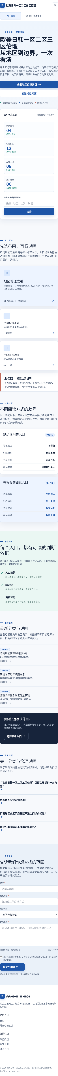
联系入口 (4, 1048)
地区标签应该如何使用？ (13, 800)
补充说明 (4, 921)
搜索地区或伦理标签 (12, 197)
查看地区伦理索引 (29, 84)
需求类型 (3, 908)
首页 (2, 1020)
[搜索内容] (55, 5)
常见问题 (4, 1039)
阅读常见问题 (29, 93)
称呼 (2, 883)
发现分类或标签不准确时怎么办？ (18, 827)
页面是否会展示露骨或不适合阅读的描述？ (23, 813)
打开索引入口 (16, 736)
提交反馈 (4, 1044)
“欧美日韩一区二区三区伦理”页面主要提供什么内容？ (28, 784)
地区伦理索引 (6, 1025)
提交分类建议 (12, 967)
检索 (29, 211)
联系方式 (4, 895)
